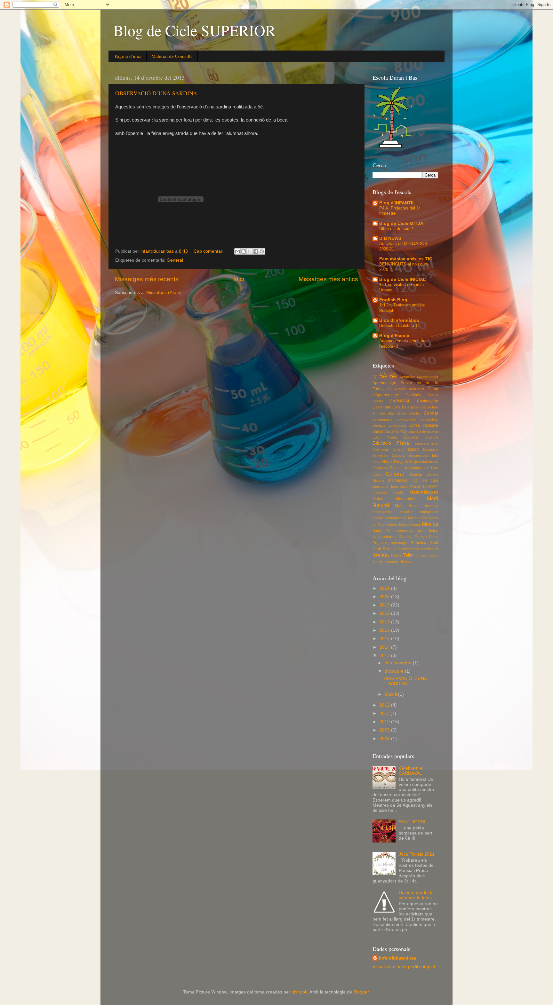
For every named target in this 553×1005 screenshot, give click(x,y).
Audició (399, 389)
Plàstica (406, 536)
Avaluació (416, 389)
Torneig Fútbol (427, 555)
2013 (385, 655)
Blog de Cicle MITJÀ (401, 223)
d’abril (391, 694)
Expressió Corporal (389, 455)
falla (435, 455)
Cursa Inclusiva (423, 425)
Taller (408, 555)
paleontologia (404, 531)
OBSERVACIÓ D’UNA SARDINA (156, 93)
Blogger (361, 992)
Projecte (380, 543)
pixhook (299, 992)
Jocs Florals (410, 486)
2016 (385, 630)
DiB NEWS (390, 238)
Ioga (394, 486)
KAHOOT (430, 486)
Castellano (382, 407)
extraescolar (419, 455)
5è (383, 376)
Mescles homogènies (418, 512)
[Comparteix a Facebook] (255, 251)
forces (433, 461)
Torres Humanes (386, 561)
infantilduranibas (397, 958)
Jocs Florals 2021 (417, 854)
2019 (385, 605)
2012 (385, 705)
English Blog (393, 299)
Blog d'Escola (394, 335)
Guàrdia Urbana (423, 474)
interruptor (381, 486)
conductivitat (406, 419)
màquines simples (389, 492)
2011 (385, 713)
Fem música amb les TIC (405, 259)
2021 (385, 588)
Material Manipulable (395, 499)
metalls (378, 518)
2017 (385, 622)
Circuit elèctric (409, 413)
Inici (238, 279)
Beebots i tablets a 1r (399, 325)
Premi (433, 537)
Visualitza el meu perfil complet (404, 966)
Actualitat (407, 377)
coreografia (397, 425)
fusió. (377, 474)
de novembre (399, 663)
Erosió (398, 449)
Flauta (387, 461)
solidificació (429, 549)
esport (413, 449)
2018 (385, 613)
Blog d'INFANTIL (397, 203)
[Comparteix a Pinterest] (262, 251)
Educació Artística (421, 437)
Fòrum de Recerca (388, 468)
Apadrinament (427, 377)
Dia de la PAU (395, 431)
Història (378, 480)
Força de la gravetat (410, 461)
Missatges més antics (328, 279)
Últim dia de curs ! (396, 228)
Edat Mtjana (385, 437)
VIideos (405, 561)
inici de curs (425, 480)
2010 (385, 721)
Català (398, 407)
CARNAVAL (400, 401)
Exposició (430, 449)
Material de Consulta (172, 56)
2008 (385, 738)
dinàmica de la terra (422, 431)
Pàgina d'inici (128, 56)
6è (393, 376)
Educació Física (391, 443)
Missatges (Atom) (164, 292)
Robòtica (418, 543)
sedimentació (408, 549)
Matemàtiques (423, 492)
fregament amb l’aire (421, 468)
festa (376, 461)
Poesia (421, 536)
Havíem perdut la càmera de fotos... (417, 895)
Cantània (413, 395)
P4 (388, 531)
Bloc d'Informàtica (399, 320)
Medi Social (407, 505)
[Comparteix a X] (249, 251)
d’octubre (395, 671)
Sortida (381, 555)
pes (421, 531)
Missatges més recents (147, 279)
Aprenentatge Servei (392, 383)
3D (375, 377)
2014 (385, 647)
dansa (378, 431)
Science (390, 549)
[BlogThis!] (243, 251)
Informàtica (397, 480)
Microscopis (417, 518)
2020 (385, 596)
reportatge (399, 543)
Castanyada (427, 401)
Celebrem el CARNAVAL (411, 771)
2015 (385, 638)
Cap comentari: (210, 251)
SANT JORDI (412, 821)
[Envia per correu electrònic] (237, 251)
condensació (382, 419)
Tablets (396, 555)
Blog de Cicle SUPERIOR (194, 30)
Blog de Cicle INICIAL (402, 279)
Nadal (377, 531)
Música (430, 524)
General (175, 260)
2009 (385, 730)
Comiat (431, 413)
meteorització (395, 518)
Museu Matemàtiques (404, 524)
